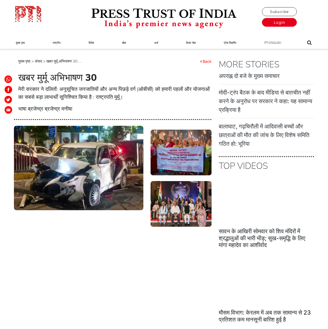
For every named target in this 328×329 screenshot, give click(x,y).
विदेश (91, 43)
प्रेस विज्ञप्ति (230, 43)
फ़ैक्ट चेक (191, 43)
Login (279, 22)
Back (207, 61)
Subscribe (279, 11)
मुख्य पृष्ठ (20, 43)
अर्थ (156, 43)
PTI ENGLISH (272, 43)
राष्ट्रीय (57, 43)
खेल (124, 43)
